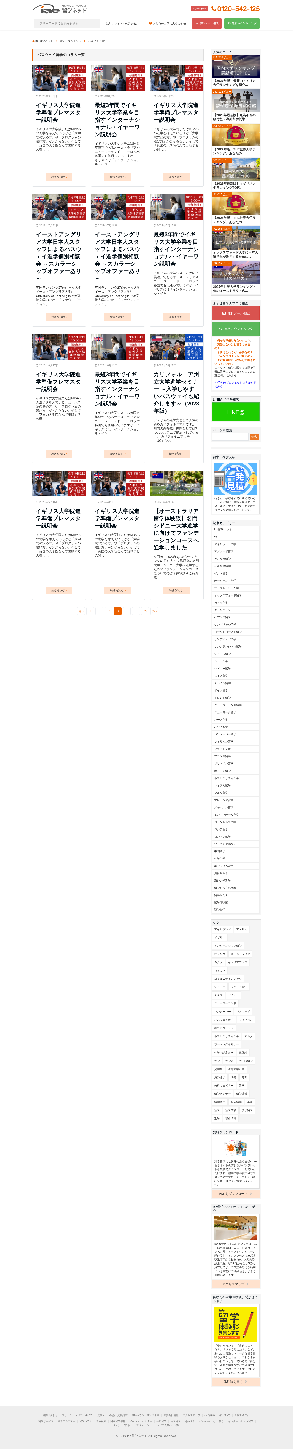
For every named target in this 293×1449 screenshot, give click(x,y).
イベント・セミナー (141, 1421)
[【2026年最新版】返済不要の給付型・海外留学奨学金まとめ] (236, 101)
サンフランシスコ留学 (228, 646)
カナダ (218, 962)
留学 (241, 1085)
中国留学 (219, 851)
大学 (217, 1061)
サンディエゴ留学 (225, 639)
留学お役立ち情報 (225, 888)
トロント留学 (222, 697)
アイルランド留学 (225, 544)
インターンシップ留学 (228, 945)
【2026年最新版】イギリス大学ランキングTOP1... (234, 185)
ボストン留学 (222, 770)
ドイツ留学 (221, 690)
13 (108, 611)
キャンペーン (222, 610)
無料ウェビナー (223, 1085)
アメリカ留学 (222, 558)
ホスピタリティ (223, 1028)
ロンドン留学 (222, 836)
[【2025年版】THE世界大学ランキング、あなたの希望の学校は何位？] (236, 204)
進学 (217, 1118)
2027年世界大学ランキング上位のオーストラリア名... (234, 289)
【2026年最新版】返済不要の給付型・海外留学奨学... (234, 117)
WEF (217, 536)
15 (126, 611)
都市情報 (230, 1118)
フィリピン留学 (223, 741)
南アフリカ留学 (223, 866)
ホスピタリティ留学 (226, 778)
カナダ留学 (221, 602)
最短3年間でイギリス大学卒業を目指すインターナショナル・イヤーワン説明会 (117, 119)
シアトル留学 (222, 653)
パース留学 (221, 719)
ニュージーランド (225, 1003)
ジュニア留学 (239, 986)
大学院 (229, 1061)
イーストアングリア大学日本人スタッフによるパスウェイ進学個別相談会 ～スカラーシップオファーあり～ (59, 256)
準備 (233, 1077)
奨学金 (218, 1069)
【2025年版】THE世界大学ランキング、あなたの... (234, 220)
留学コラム (85, 1421)
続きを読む (58, 177)
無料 (244, 1077)
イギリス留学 (222, 566)
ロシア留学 (221, 829)
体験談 (243, 1052)
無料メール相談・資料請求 (112, 1415)
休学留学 (219, 858)
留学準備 (241, 1093)
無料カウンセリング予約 (145, 1415)
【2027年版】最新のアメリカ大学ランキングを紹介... (234, 83)
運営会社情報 (171, 1415)
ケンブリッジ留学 (225, 624)
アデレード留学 (223, 551)
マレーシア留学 (223, 800)
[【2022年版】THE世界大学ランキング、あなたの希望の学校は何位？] (236, 135)
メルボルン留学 (223, 807)
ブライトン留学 (223, 749)
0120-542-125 (238, 9)
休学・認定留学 (223, 1052)
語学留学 (219, 909)
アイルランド (222, 929)
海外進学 (219, 1077)
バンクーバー (222, 1011)
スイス (218, 995)
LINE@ (236, 412)
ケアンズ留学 (222, 617)
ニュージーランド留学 (228, 705)
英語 (250, 1102)
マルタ (248, 1036)
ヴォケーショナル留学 (211, 1421)
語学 (217, 1110)
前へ (81, 611)
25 (145, 611)
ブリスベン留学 (223, 763)
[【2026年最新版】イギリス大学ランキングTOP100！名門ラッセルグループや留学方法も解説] (236, 170)
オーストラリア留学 (226, 588)
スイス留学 (221, 675)
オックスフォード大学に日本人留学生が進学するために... (235, 254)
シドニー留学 (222, 668)
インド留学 (221, 573)
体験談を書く (234, 1382)
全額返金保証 (242, 1415)
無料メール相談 (209, 23)
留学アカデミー (66, 1421)
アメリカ (241, 929)
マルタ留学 (221, 792)
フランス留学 (222, 756)
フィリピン (246, 1019)
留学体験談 (221, 902)
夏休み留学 (221, 873)
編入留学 (236, 1102)
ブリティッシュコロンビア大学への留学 (156, 1425)
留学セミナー (222, 895)
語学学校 (230, 1110)
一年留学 (161, 1421)
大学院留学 (246, 1061)
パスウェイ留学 (223, 1019)
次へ (154, 611)
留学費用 (219, 1102)
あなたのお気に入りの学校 (169, 23)
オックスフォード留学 (228, 595)
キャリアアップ (237, 962)
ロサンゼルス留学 (225, 822)
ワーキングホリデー (226, 844)
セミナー (233, 995)
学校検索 (101, 1421)
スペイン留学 (222, 683)
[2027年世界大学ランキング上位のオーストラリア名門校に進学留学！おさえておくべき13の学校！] (236, 273)
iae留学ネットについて (217, 1415)
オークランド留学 (225, 580)
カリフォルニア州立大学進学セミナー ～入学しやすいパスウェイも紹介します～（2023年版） (176, 392)
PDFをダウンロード (234, 1194)
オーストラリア (240, 954)
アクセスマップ (233, 1284)
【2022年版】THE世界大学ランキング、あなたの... (234, 151)
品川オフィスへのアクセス (122, 23)
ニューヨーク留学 (225, 712)
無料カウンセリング (244, 23)
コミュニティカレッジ (228, 978)
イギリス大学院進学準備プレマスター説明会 (58, 112)
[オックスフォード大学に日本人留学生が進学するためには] (236, 238)
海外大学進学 (222, 880)
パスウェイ (243, 1011)
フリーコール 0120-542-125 (77, 1415)
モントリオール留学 (226, 814)
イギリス (219, 937)
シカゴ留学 (221, 661)
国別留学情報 (117, 1421)
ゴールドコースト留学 (228, 632)
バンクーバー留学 (225, 734)
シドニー (219, 986)
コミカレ (219, 970)
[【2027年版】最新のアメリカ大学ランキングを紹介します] (236, 67)
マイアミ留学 (222, 785)
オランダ (219, 954)
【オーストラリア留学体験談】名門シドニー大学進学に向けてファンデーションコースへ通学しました (176, 529)
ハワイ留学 (221, 727)
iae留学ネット (223, 529)
